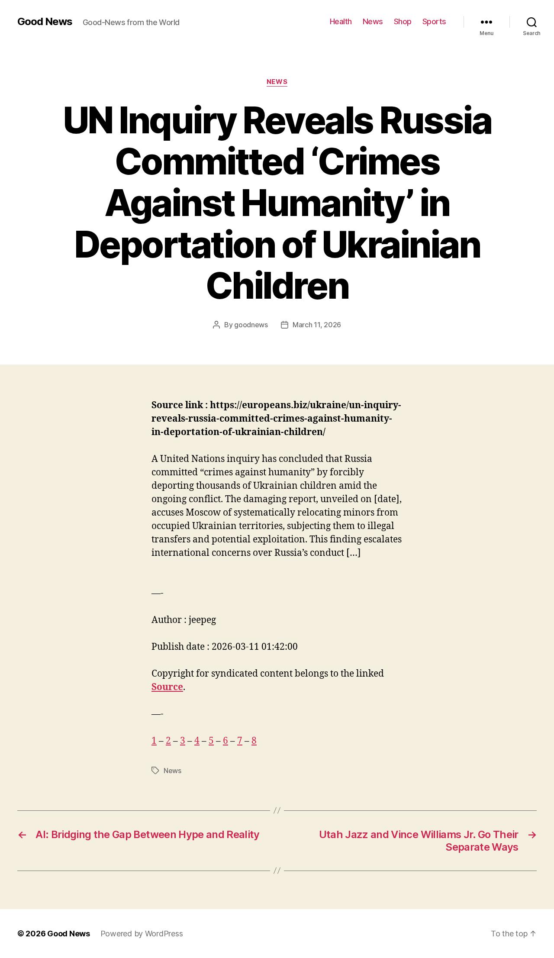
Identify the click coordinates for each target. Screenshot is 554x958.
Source (167, 687)
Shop (403, 21)
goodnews (251, 324)
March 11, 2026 (317, 324)
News (373, 21)
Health (341, 21)
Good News (44, 21)
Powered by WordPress (141, 933)
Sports (434, 21)
